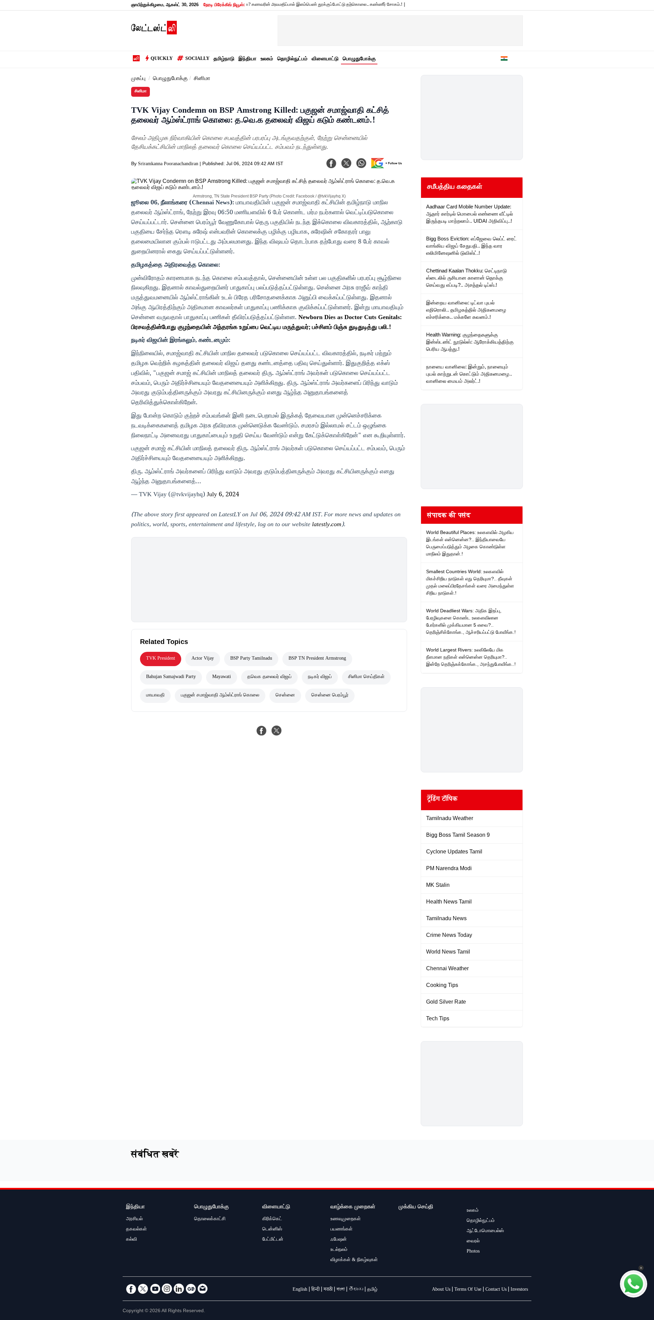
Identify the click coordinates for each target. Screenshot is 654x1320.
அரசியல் (134, 1219)
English (300, 1290)
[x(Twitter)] (346, 163)
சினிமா (202, 79)
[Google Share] (388, 167)
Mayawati (221, 677)
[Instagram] (167, 1289)
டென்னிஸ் (272, 1229)
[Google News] (191, 1289)
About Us (441, 1290)
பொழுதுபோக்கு (359, 59)
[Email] (203, 1289)
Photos (473, 1252)
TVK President (160, 659)
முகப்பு (138, 79)
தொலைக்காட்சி (209, 1219)
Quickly (162, 59)
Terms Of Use (467, 1290)
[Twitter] (143, 1289)
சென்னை (285, 696)
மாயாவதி (155, 696)
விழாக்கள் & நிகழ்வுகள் (354, 1260)
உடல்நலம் (338, 1250)
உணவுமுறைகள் (345, 1219)
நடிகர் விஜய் (320, 677)
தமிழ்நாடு (224, 59)
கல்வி (131, 1240)
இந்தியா (247, 59)
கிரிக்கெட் (272, 1219)
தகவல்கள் (136, 1229)
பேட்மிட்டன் (272, 1240)
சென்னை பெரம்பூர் (329, 696)
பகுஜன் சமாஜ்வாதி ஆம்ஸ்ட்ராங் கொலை (220, 696)
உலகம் (267, 59)
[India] (504, 59)
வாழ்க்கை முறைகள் (352, 1207)
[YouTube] (155, 1289)
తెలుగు (356, 1290)
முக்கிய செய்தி (416, 1207)
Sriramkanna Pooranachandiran (168, 164)
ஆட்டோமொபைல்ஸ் (485, 1231)
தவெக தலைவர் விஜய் (269, 677)
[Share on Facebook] (261, 730)
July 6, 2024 (223, 495)
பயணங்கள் (341, 1229)
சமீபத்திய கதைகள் (454, 187)
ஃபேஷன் (338, 1240)
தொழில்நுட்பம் (292, 59)
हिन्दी (315, 1290)
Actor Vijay (202, 659)
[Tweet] (276, 730)
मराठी (328, 1290)
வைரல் (473, 1241)
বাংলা (341, 1290)
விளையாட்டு (325, 59)
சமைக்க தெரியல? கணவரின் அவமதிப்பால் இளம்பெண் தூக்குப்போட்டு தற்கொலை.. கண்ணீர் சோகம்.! (285, 5)
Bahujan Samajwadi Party (171, 677)
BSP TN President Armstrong (317, 659)
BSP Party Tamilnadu (251, 659)
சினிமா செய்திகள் (366, 677)
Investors (519, 1290)
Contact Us (496, 1290)
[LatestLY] (154, 32)
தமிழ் (372, 1290)
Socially (197, 59)
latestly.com (326, 525)
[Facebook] (331, 163)
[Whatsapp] (361, 163)
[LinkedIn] (179, 1289)
